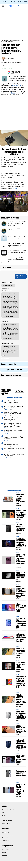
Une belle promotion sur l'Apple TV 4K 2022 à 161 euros (14, 455)
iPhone (5, 40)
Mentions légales (6, 823)
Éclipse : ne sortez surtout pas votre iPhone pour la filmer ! (21, 729)
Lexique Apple (5, 840)
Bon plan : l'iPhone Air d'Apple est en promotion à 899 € (13, 407)
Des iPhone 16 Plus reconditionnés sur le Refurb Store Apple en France (21, 622)
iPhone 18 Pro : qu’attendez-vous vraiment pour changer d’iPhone (12, 413)
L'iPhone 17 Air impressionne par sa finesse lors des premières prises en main (16, 238)
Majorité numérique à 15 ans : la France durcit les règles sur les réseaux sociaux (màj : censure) (12, 425)
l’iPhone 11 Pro (16, 85)
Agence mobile (5, 849)
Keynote (2, 1)
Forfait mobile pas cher (7, 835)
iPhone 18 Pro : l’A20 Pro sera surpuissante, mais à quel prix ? (21, 576)
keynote (14, 188)
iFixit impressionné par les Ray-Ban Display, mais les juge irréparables (16, 245)
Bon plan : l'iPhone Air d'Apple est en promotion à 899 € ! (20, 528)
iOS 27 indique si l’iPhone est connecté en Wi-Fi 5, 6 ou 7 (14, 449)
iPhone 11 (11, 68)
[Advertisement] (14, 23)
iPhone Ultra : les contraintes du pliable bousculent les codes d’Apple (21, 715)
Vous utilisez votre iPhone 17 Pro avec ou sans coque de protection (14, 401)
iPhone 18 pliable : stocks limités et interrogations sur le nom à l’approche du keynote (21, 592)
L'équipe (4, 815)
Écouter (5, 65)
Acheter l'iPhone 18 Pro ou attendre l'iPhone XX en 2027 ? (21, 607)
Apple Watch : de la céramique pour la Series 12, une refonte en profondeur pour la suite (14, 437)
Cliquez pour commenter (14, 370)
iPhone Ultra (7, 1)
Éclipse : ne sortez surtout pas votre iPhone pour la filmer (13, 418)
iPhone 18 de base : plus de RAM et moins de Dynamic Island (20, 651)
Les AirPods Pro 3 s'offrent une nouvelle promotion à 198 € (12, 443)
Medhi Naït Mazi (10, 58)
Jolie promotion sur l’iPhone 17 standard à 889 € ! (21, 773)
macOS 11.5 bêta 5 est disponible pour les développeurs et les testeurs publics (17, 223)
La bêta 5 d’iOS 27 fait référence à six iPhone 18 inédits (21, 759)
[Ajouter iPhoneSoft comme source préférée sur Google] (14, 72)
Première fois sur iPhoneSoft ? (9, 809)
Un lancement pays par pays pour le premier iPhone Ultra (20, 666)
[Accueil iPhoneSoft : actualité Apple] (2, 40)
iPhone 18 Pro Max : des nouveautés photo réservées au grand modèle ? (20, 560)
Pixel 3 (13, 93)
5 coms (19, 62)
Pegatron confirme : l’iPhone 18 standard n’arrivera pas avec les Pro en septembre (21, 699)
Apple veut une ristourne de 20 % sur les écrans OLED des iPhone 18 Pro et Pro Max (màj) (21, 682)
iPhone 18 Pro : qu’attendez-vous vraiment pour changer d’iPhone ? (21, 514)
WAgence (4, 852)
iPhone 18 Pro (14, 1)
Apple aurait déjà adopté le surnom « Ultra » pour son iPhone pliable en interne (21, 744)
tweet (9, 172)
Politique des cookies (7, 820)
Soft (15, 6)
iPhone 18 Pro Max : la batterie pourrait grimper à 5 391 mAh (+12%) (20, 789)
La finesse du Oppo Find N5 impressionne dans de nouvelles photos (16, 259)
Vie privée (4, 817)
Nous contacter (5, 832)
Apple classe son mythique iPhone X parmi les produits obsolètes (21, 637)
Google (4, 68)
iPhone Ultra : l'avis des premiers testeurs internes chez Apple (20, 499)
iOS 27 (19, 1)
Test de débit (5, 837)
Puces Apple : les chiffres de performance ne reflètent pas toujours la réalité (21, 543)
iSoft (3, 812)
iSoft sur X (4, 855)
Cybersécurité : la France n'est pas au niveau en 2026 (14, 431)
